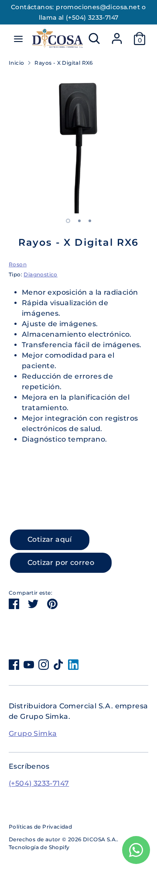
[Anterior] (11, 221)
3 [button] (90, 220)
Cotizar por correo (60, 562)
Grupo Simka (33, 733)
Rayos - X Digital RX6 (63, 62)
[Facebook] (14, 664)
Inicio (16, 62)
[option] (78, 143)
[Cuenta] (117, 35)
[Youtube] (29, 664)
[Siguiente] (145, 221)
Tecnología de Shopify (39, 847)
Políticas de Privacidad (40, 826)
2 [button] (79, 220)
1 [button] (68, 221)
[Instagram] (43, 664)
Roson (18, 264)
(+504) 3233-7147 (39, 783)
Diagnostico (40, 274)
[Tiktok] (58, 664)
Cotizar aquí (49, 539)
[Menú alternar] (18, 38)
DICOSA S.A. (100, 839)
